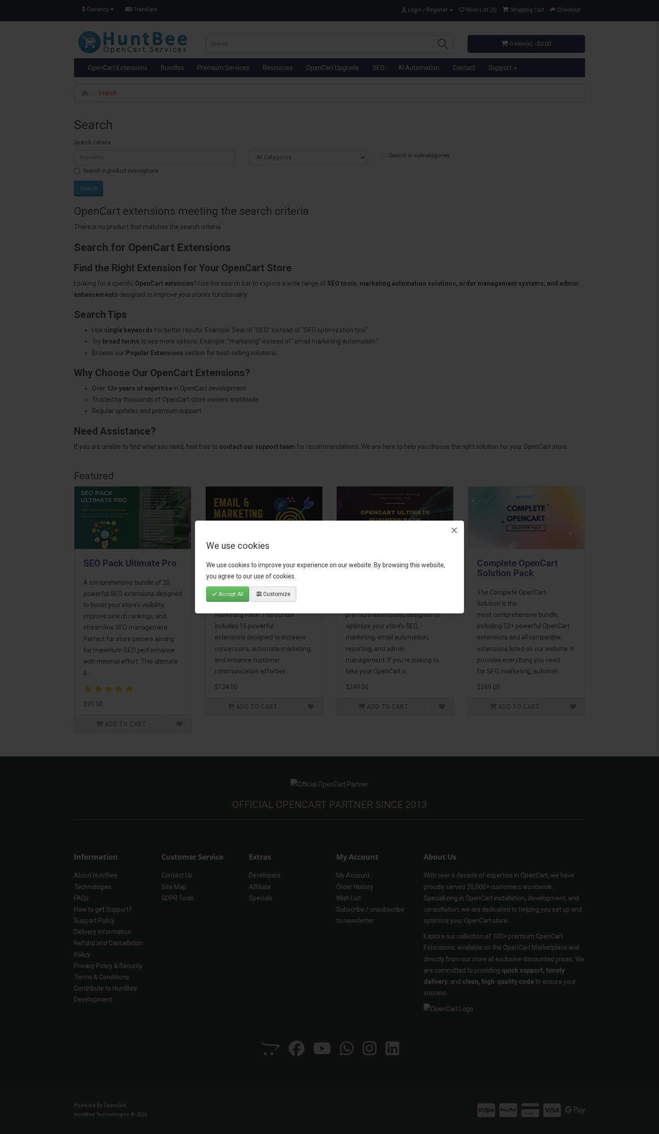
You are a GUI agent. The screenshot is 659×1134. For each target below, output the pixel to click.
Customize (276, 594)
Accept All (230, 594)
